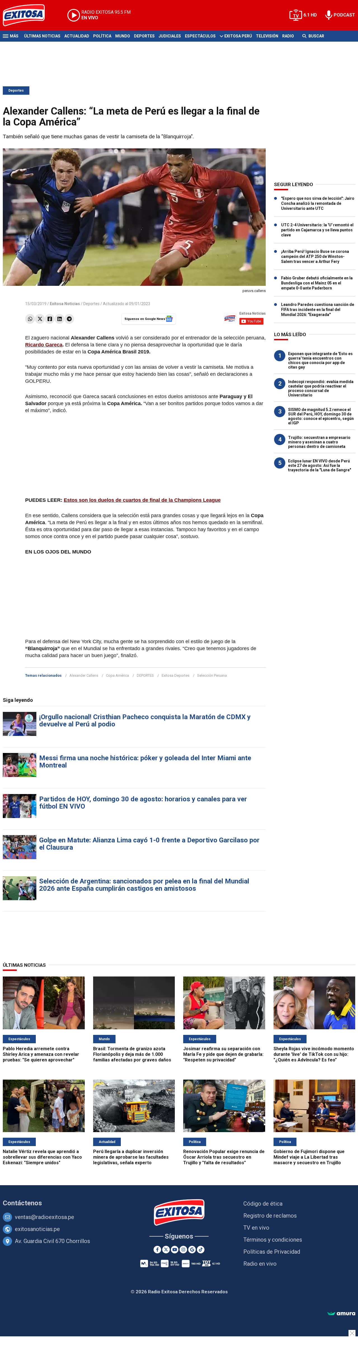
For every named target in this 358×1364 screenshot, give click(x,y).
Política (102, 36)
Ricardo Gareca (43, 345)
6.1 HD (310, 15)
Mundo (122, 36)
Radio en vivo (260, 1263)
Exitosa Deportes (175, 675)
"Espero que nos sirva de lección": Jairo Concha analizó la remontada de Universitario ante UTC (317, 203)
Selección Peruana (212, 675)
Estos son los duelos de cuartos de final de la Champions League (142, 500)
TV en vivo (256, 1227)
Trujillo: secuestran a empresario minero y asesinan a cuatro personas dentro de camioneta (319, 442)
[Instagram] (183, 1249)
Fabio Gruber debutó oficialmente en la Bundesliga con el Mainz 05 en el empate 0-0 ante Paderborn (317, 283)
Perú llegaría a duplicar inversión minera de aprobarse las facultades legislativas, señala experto (131, 1157)
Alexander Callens (83, 675)
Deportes (144, 36)
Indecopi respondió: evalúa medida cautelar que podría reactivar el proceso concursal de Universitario (321, 388)
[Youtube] (174, 1249)
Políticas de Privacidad (271, 1251)
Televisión (267, 36)
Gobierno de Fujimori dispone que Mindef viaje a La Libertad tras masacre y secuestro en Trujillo (309, 1157)
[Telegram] (69, 319)
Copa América (117, 675)
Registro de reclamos (270, 1215)
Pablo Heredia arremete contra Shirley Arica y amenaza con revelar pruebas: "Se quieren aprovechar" (41, 1054)
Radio (288, 36)
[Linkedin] (59, 319)
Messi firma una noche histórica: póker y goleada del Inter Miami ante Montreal (145, 761)
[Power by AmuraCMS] (341, 1314)
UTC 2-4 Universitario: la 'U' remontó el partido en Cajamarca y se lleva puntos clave (317, 230)
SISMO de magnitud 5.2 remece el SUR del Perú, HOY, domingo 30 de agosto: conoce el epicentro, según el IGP (321, 416)
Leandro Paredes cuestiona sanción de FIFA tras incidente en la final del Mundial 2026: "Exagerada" (317, 309)
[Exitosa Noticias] (28, 15)
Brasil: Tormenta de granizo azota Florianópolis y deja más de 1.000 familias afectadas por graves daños (132, 1054)
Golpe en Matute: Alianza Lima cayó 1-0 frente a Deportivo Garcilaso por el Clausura (149, 843)
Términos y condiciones (272, 1239)
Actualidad (76, 36)
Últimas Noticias (42, 36)
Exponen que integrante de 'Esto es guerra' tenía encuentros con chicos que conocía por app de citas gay (320, 360)
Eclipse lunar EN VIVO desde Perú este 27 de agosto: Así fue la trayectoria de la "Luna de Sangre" (319, 465)
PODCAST (344, 15)
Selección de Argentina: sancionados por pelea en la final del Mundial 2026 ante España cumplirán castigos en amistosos (144, 884)
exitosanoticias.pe (37, 1229)
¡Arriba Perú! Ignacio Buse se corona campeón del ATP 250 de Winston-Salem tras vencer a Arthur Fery (315, 256)
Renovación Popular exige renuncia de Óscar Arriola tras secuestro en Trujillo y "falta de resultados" (224, 1157)
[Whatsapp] (30, 319)
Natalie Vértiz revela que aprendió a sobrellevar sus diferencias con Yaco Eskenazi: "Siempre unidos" (42, 1157)
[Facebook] (50, 319)
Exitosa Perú (238, 36)
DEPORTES (145, 675)
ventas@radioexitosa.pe (44, 1217)
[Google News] (192, 1249)
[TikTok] (200, 1249)
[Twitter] (40, 319)
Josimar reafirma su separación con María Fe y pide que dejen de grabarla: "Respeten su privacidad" (223, 1054)
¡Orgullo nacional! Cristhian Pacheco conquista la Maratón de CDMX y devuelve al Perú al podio (145, 720)
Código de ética (262, 1203)
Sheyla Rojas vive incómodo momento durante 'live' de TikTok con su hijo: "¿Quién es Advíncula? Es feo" (314, 1054)
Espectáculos (200, 36)
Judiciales (170, 36)
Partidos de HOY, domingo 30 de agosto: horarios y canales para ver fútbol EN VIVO (143, 802)
